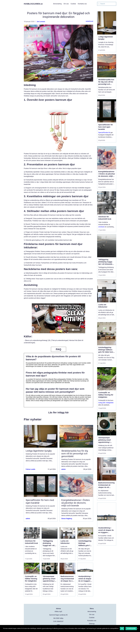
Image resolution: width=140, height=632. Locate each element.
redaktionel (89, 21)
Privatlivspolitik (131, 628)
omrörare (101, 227)
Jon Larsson (41, 21)
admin (63, 469)
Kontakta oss (82, 4)
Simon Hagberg (66, 518)
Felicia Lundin (30, 469)
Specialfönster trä (104, 132)
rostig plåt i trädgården (106, 403)
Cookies (73, 4)
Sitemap (92, 624)
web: (58, 625)
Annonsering (57, 4)
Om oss (66, 4)
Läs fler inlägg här (58, 412)
